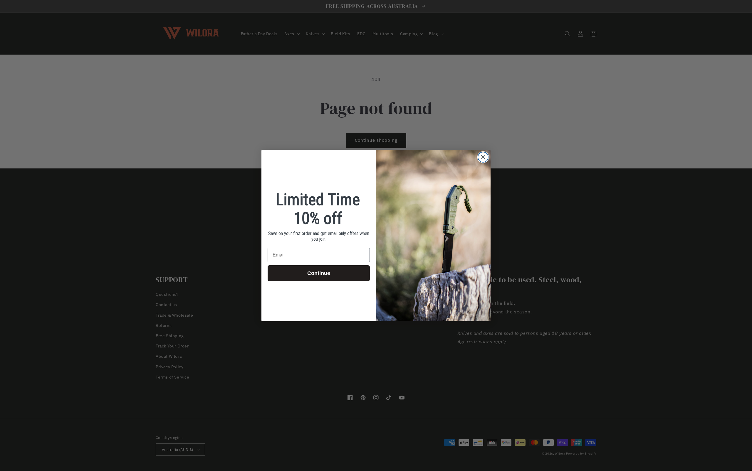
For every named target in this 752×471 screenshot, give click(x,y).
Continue (318, 273)
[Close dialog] (483, 157)
